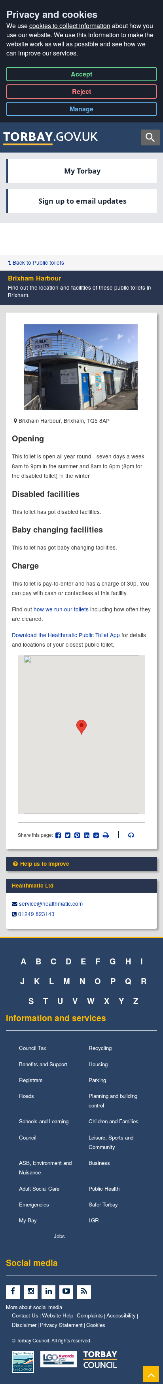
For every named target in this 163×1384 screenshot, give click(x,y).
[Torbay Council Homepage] (50, 138)
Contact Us (25, 1315)
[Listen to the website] (127, 834)
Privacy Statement (61, 1325)
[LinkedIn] (50, 1291)
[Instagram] (33, 1291)
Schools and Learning (43, 1121)
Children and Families (113, 1121)
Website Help (57, 1315)
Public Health (104, 1188)
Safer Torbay (103, 1204)
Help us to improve (44, 863)
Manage (88, 110)
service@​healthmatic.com (51, 903)
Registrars (31, 1080)
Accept (81, 75)
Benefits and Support (43, 1064)
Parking (97, 1080)
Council (27, 1137)
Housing (98, 1064)
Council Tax (32, 1048)
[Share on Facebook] (58, 834)
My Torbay (82, 171)
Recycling (100, 1048)
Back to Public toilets (37, 262)
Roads (26, 1096)
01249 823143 (36, 914)
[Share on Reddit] (96, 834)
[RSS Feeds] (85, 1291)
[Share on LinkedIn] (87, 834)
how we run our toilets (61, 609)
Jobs (59, 1236)
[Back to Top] (151, 1374)
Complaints (90, 1315)
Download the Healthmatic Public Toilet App (66, 635)
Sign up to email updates (82, 201)
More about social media (34, 1307)
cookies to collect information (69, 25)
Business (99, 1162)
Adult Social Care (39, 1188)
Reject (81, 93)
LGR (94, 1220)
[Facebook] (15, 1291)
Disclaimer (24, 1325)
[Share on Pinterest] (77, 834)
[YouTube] (68, 1291)
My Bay (28, 1220)
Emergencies (34, 1204)
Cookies (95, 1325)
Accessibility (121, 1315)
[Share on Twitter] (68, 834)
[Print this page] (110, 834)
